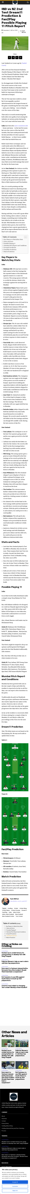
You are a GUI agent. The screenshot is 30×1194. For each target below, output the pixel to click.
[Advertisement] (15, 1003)
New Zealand (19, 914)
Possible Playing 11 (9, 243)
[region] (15, 1180)
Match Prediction (9, 251)
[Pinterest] (16, 57)
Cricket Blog (23, 908)
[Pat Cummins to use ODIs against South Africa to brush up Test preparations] (21, 1065)
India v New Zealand (8, 914)
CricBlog (10, 908)
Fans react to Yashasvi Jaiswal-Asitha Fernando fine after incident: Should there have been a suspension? (15, 970)
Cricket (16, 908)
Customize (15, 1186)
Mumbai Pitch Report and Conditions (15, 245)
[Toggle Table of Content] (25, 237)
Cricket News (6, 910)
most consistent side (21, 126)
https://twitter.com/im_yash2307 (18, 901)
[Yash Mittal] (5, 901)
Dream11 (24, 910)
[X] (13, 57)
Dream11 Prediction (10, 247)
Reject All (15, 1190)
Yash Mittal (24, 31)
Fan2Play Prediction (10, 249)
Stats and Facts (8, 241)
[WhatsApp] (20, 57)
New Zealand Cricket (8, 916)
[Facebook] (9, 57)
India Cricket (16, 912)
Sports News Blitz (7, 1166)
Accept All (15, 1182)
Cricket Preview (15, 910)
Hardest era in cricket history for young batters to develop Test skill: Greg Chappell (13, 954)
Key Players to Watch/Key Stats (13, 239)
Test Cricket (19, 916)
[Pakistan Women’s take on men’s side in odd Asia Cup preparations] (21, 1043)
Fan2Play (4, 912)
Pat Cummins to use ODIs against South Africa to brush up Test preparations (13, 978)
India (10, 912)
